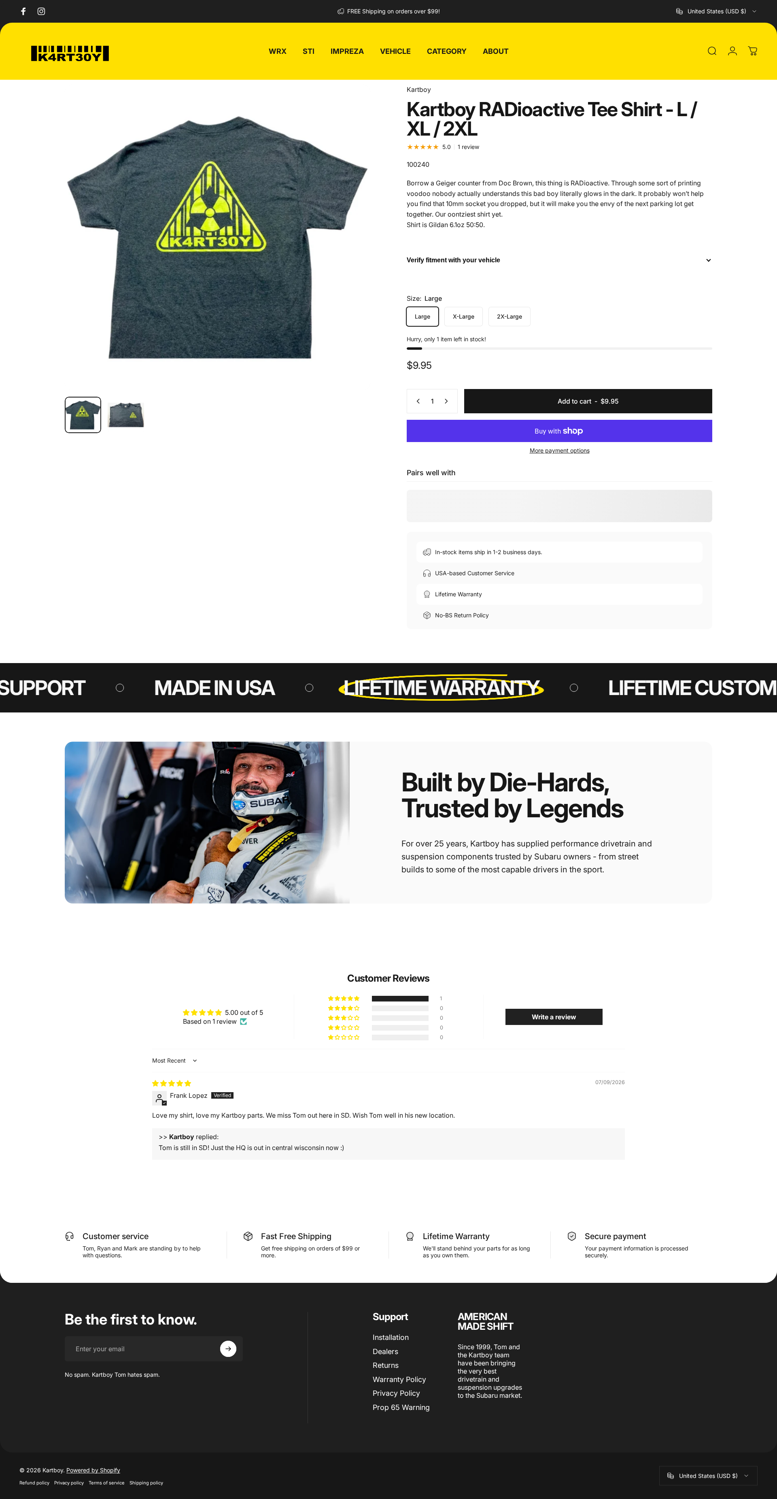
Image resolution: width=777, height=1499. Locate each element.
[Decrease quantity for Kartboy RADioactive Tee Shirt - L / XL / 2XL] (416, 401)
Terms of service (107, 1482)
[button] (344, 998)
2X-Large (509, 316)
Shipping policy (146, 1482)
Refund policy (34, 1482)
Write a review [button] (554, 1017)
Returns (386, 1365)
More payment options (560, 450)
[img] (171, 1083)
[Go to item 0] (83, 415)
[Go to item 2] (126, 415)
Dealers (385, 1351)
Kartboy (419, 89)
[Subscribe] (228, 1349)
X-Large (463, 316)
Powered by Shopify (93, 1469)
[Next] (349, 256)
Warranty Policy (399, 1379)
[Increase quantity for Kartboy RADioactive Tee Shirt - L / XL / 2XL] (448, 401)
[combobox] (717, 11)
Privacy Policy (396, 1393)
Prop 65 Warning (401, 1407)
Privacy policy (69, 1482)
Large (422, 316)
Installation (391, 1337)
